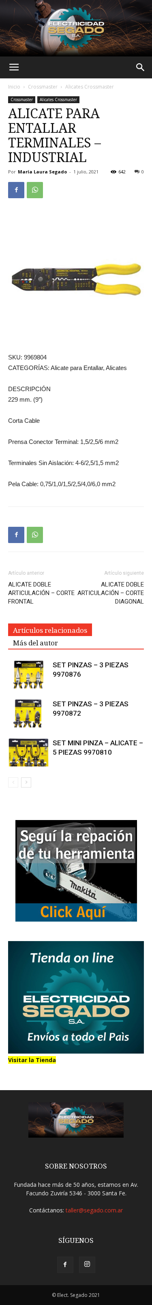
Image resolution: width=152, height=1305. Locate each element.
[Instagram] (87, 1265)
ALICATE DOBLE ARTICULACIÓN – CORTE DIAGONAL (110, 593)
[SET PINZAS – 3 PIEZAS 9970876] (28, 674)
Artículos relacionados (50, 630)
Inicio (14, 86)
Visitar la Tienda (32, 1060)
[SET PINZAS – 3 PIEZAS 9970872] (28, 713)
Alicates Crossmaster (89, 86)
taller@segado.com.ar (94, 1210)
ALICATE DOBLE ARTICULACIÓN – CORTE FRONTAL (41, 593)
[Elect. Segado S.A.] (76, 28)
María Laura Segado (42, 172)
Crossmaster (43, 86)
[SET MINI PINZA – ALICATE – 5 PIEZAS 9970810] (28, 752)
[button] (140, 67)
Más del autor (35, 643)
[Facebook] (65, 1265)
